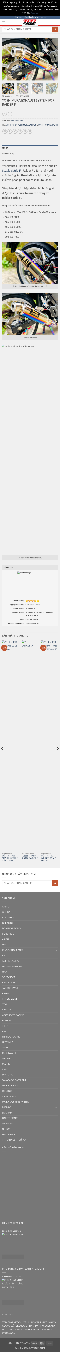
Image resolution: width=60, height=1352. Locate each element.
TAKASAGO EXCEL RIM (14, 1080)
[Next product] (4, 114)
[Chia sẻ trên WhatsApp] (4, 131)
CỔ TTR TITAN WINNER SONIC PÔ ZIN (48, 858)
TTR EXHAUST (22, 96)
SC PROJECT (8, 977)
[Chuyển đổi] (56, 950)
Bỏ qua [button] (34, 13)
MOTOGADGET (10, 1086)
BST (4, 1031)
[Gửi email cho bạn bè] (19, 131)
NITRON (6, 1129)
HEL (4, 945)
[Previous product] (10, 114)
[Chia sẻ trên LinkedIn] (29, 131)
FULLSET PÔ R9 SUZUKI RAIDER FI (30, 857)
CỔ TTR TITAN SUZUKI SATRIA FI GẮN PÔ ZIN (10, 858)
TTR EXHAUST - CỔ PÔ (14, 1140)
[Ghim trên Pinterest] (24, 131)
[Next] (53, 59)
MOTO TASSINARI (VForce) (15, 1102)
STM (4, 1004)
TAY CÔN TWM (10, 988)
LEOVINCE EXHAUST (12, 966)
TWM (5, 1048)
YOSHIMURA (11, 125)
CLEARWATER (9, 1053)
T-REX (5, 1026)
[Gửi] (55, 29)
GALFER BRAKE (10, 1118)
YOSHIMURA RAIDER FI (48, 125)
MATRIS (6, 1064)
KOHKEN (6, 1020)
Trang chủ (7, 96)
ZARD (5, 1069)
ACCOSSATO (8, 917)
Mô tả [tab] (5, 148)
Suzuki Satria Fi (11, 170)
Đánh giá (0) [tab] (8, 154)
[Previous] (6, 59)
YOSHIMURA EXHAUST (27, 125)
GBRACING (8, 923)
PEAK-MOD (8, 934)
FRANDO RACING (11, 1037)
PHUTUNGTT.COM (11, 1276)
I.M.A (4, 972)
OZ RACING (8, 1123)
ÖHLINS (6, 1058)
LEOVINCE (7, 1042)
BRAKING (7, 1010)
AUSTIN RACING (10, 961)
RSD (4, 955)
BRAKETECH (8, 982)
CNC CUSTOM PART (12, 950)
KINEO (5, 993)
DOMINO (7, 1091)
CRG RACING (9, 1096)
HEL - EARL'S (8, 1134)
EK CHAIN (7, 1113)
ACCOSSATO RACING (13, 1015)
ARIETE (5, 939)
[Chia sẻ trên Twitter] (14, 131)
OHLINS (6, 912)
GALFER (6, 907)
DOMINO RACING (11, 928)
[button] (3, 22)
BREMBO (6, 1107)
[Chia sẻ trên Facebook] (9, 131)
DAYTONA (7, 1075)
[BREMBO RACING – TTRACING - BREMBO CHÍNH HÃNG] (30, 22)
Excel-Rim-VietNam (11, 1231)
